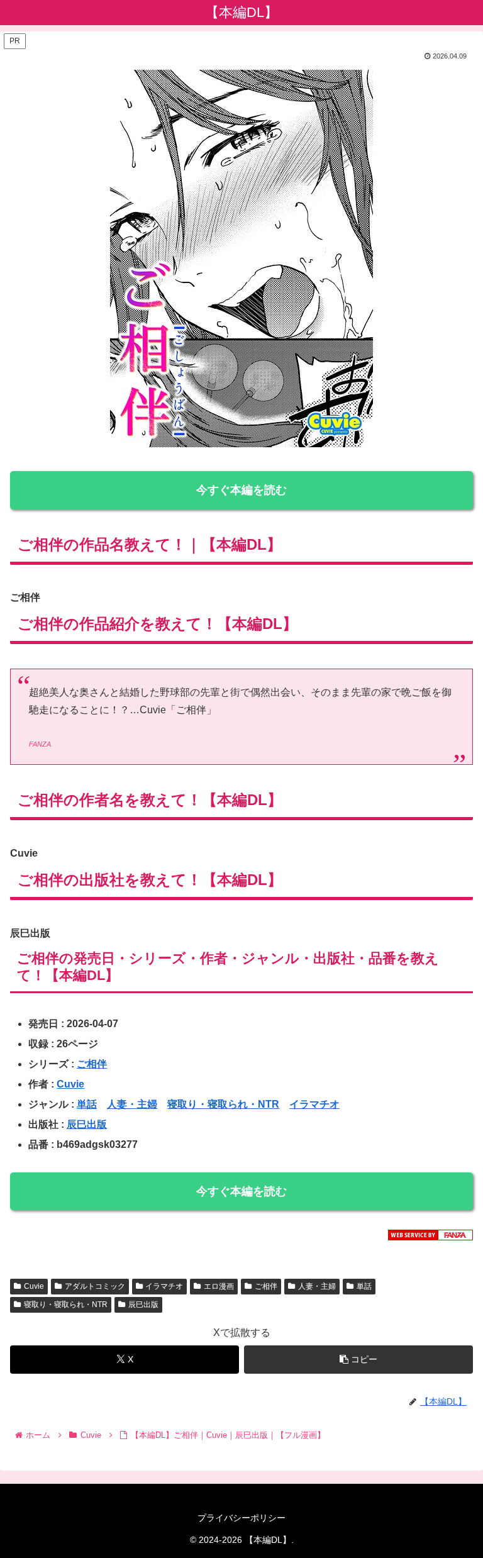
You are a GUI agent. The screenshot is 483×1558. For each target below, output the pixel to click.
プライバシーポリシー (241, 1518)
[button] (358, 1359)
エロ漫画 (219, 1286)
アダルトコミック (95, 1286)
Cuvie (70, 1084)
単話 (87, 1104)
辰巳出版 (87, 1124)
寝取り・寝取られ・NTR (223, 1104)
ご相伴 (92, 1064)
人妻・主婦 (132, 1104)
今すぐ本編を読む (241, 490)
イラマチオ (314, 1104)
